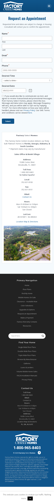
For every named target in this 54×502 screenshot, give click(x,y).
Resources (27, 326)
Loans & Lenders (27, 367)
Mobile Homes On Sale (27, 297)
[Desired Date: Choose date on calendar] (30, 90)
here (30, 112)
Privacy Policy (29, 110)
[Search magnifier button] (43, 336)
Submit (8, 121)
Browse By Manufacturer (27, 359)
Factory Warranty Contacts (27, 322)
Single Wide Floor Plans (27, 347)
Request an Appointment (27, 314)
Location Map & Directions (27, 221)
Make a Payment (27, 318)
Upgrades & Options (27, 309)
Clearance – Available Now (27, 301)
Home (27, 285)
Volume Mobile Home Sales (27, 371)
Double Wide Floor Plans (27, 351)
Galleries (27, 363)
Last (4, 50)
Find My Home (27, 293)
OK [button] (30, 498)
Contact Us (27, 197)
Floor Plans (27, 289)
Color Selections (27, 305)
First (4, 42)
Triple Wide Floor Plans (27, 355)
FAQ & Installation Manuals (27, 375)
